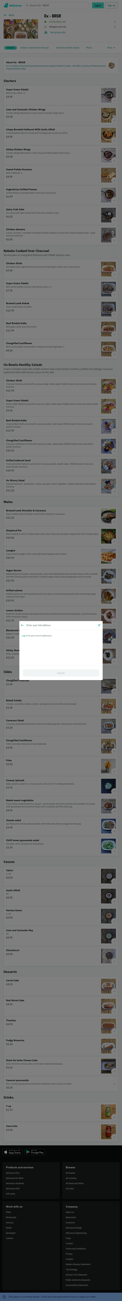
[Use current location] (99, 625)
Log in (24, 635)
